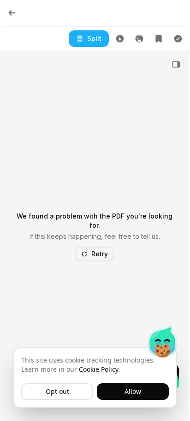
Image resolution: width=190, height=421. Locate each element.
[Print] (139, 38)
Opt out (57, 391)
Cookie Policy (98, 369)
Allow (133, 391)
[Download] (120, 38)
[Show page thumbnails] (176, 64)
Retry (99, 254)
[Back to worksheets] (12, 13)
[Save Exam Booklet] (158, 38)
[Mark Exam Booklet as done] (178, 38)
